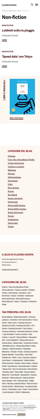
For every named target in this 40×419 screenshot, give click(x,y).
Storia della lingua (16, 205)
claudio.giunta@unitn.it (10, 270)
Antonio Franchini (30, 352)
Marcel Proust (32, 383)
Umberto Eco (6, 357)
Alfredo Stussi (19, 386)
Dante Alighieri (7, 317)
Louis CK (12, 337)
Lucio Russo (6, 360)
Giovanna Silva (23, 381)
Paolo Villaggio (7, 381)
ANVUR (17, 392)
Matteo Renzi (18, 343)
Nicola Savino (33, 389)
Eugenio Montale (8, 354)
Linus (20, 357)
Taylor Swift (19, 372)
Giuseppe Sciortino (23, 325)
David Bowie (15, 375)
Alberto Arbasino (16, 349)
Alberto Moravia (15, 378)
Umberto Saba (29, 360)
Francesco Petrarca (9, 331)
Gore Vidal (28, 354)
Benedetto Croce (9, 346)
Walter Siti (5, 375)
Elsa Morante (12, 366)
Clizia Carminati (7, 363)
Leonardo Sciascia (24, 323)
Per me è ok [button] (21, 414)
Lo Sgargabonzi (17, 360)
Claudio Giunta (11, 35)
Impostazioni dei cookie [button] (9, 414)
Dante (25, 389)
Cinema (11, 156)
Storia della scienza (17, 209)
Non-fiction (7, 25)
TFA (32, 325)
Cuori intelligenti (12, 340)
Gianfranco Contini (8, 325)
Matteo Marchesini (20, 317)
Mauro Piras (7, 369)
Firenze (11, 174)
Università (13, 223)
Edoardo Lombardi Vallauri (16, 383)
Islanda (4, 328)
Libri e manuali (4, 90)
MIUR (14, 357)
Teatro (11, 216)
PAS (15, 381)
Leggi (4, 40)
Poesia (20, 352)
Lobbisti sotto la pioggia (18, 30)
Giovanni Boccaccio (26, 340)
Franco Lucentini (21, 334)
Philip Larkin (12, 323)
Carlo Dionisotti (8, 392)
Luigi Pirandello (8, 334)
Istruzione (13, 181)
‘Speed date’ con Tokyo (17, 56)
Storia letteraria (15, 212)
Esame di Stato (29, 372)
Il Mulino (34, 366)
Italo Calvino (27, 328)
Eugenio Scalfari (28, 378)
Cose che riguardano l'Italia (21, 159)
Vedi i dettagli (16, 118)
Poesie (11, 191)
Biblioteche (26, 392)
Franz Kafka (19, 354)
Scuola (35, 331)
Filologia (12, 170)
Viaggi (11, 226)
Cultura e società (16, 167)
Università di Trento (31, 343)
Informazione (14, 177)
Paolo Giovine (32, 369)
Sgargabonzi (25, 375)
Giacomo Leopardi (29, 357)
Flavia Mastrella (24, 366)
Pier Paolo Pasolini (25, 320)
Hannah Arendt (7, 386)
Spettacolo (13, 202)
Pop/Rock (12, 195)
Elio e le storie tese (19, 369)
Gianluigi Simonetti (15, 328)
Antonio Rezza (7, 343)
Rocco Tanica (26, 363)
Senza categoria (15, 198)
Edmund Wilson (22, 337)
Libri (10, 184)
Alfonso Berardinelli (23, 346)
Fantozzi (17, 363)
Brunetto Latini (8, 372)
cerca (32, 4)
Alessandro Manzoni (24, 331)
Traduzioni (13, 219)
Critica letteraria (16, 163)
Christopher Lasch (14, 389)
